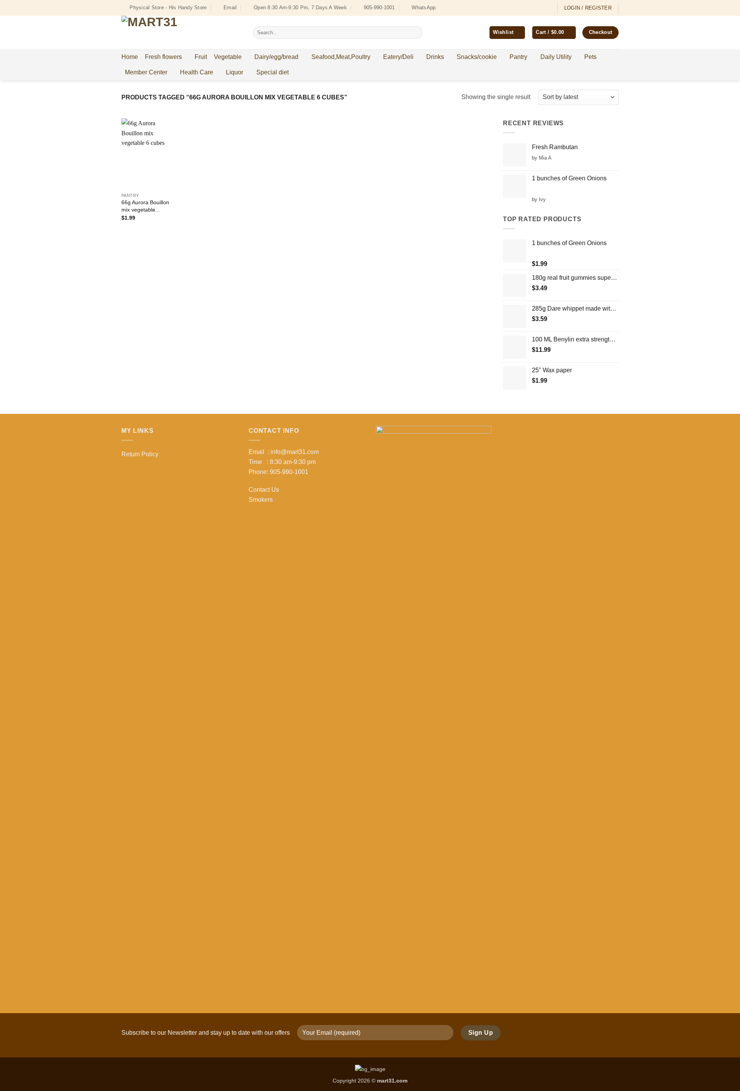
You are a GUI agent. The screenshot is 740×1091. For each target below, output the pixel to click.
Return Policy (139, 454)
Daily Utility (556, 57)
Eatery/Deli (398, 57)
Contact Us (264, 489)
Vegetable (228, 57)
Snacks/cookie (477, 57)
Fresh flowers (163, 57)
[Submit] (415, 32)
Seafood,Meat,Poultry (340, 57)
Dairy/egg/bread (276, 57)
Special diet (272, 72)
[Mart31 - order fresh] (181, 32)
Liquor (234, 72)
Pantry (518, 57)
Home (129, 57)
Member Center (146, 72)
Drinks (435, 57)
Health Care (196, 72)
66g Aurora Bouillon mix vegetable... (145, 206)
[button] (553, 32)
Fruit (201, 57)
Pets (590, 57)
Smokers (261, 499)
